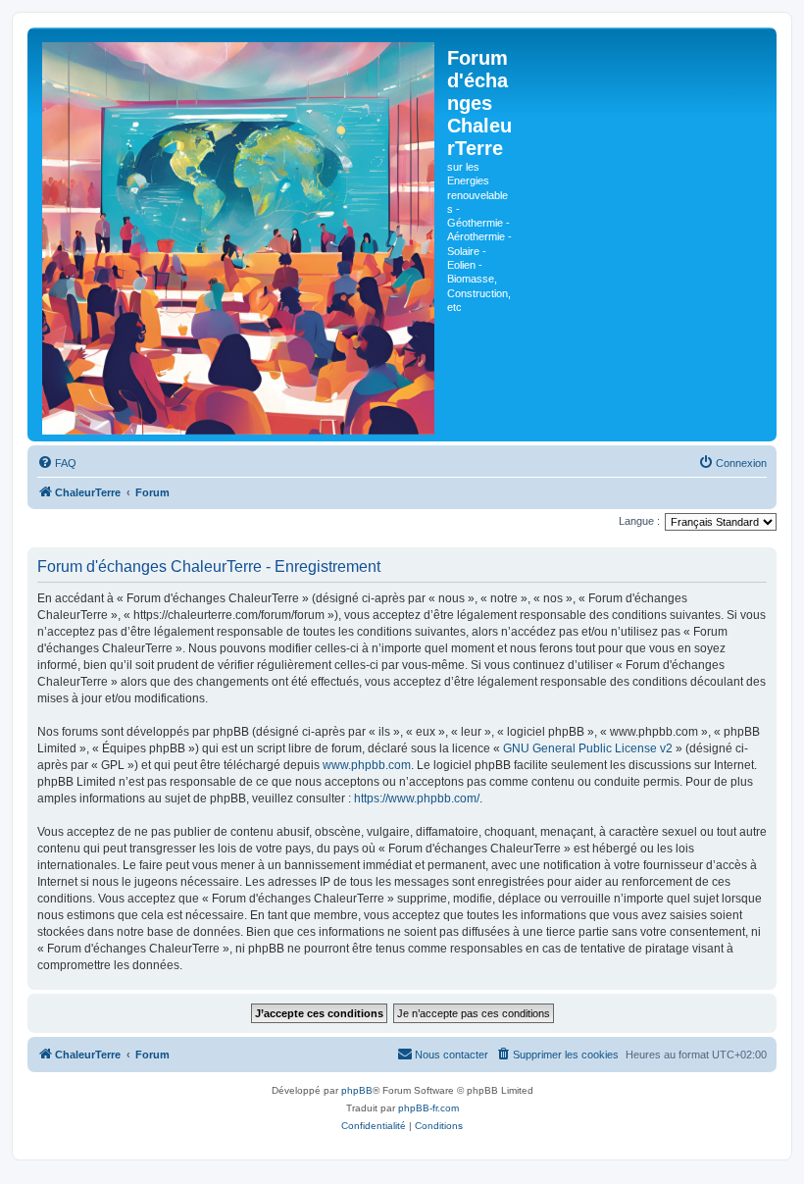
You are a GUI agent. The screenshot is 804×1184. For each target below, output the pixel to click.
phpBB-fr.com (428, 1108)
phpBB (357, 1090)
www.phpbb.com (367, 765)
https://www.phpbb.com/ (416, 798)
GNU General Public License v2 (588, 748)
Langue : (639, 521)
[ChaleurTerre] (239, 234)
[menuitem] (56, 463)
